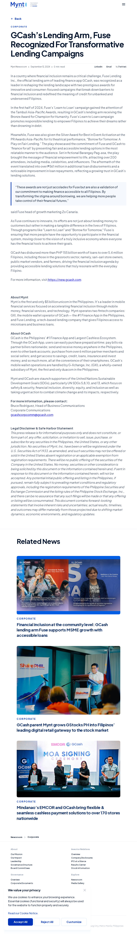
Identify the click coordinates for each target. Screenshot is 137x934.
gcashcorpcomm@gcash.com (32, 415)
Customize (74, 922)
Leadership (16, 861)
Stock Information (80, 868)
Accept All (20, 922)
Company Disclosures (82, 858)
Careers (75, 886)
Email (109, 67)
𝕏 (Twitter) (121, 67)
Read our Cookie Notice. (23, 913)
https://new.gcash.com (64, 279)
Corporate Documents (22, 883)
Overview (15, 879)
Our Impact (16, 858)
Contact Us (77, 890)
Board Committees (20, 868)
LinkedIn (98, 67)
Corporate (33, 837)
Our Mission (16, 854)
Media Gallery (77, 883)
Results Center (78, 865)
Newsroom (16, 837)
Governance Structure (21, 865)
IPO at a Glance (78, 861)
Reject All (47, 922)
